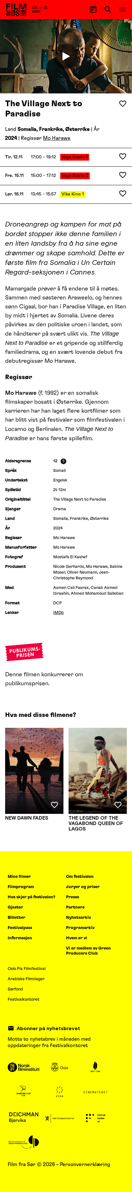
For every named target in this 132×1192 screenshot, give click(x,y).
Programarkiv (80, 928)
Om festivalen (80, 877)
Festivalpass (20, 928)
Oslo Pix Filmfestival (26, 969)
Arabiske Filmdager (26, 979)
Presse (72, 897)
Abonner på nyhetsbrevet (48, 1028)
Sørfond (15, 989)
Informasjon (20, 938)
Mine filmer (19, 877)
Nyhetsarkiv (78, 918)
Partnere (75, 907)
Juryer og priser (83, 887)
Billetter (16, 918)
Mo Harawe (56, 138)
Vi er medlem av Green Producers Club (88, 951)
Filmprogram (21, 887)
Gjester (15, 907)
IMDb (58, 613)
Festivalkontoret (23, 999)
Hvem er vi (76, 938)
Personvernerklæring (85, 1164)
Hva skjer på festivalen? (31, 897)
